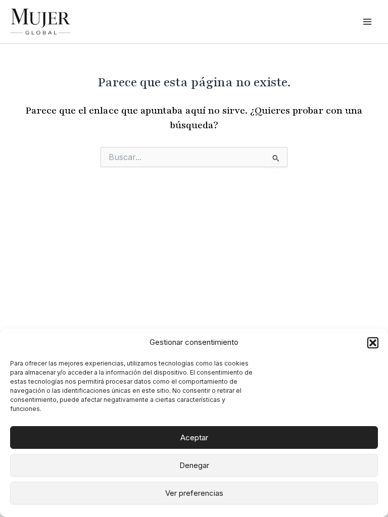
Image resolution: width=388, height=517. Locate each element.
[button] (373, 343)
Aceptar (194, 437)
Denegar (194, 465)
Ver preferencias (194, 493)
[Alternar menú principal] (367, 21)
